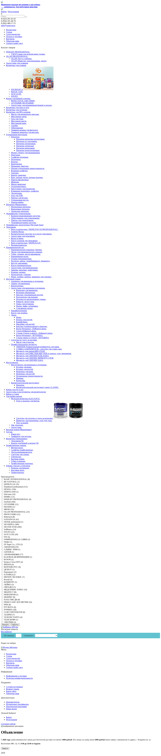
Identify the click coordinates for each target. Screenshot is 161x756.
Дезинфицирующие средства (23, 223)
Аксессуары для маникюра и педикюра (28, 288)
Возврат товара (12, 689)
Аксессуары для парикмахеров (24, 268)
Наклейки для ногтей (25, 324)
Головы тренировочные (21, 259)
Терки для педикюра (25, 304)
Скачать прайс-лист (14, 43)
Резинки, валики (18, 272)
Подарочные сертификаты (17, 704)
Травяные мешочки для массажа (25, 132)
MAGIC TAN (17, 92)
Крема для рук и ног (15, 390)
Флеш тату (16, 434)
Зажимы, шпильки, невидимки (24, 270)
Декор (14, 315)
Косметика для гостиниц (16, 110)
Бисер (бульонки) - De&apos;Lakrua (31, 329)
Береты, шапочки (18, 175)
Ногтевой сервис (13, 279)
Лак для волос (17, 425)
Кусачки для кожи (24, 367)
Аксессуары (16, 427)
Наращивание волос (20, 256)
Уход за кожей (22, 423)
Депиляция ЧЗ (17, 441)
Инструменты (12, 362)
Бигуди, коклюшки (19, 263)
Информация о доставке (16, 676)
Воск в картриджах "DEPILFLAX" (26, 243)
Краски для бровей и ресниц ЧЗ (25, 443)
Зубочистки (16, 457)
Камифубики (22, 322)
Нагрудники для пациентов (23, 189)
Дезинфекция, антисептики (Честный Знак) (25, 225)
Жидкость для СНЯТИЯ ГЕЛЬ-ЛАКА (32, 356)
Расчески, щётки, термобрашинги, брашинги (30, 261)
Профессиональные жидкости (24, 344)
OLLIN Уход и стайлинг (21, 59)
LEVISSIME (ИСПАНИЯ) (22, 103)
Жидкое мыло (17, 448)
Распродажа (11, 30)
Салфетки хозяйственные (22, 450)
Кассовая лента (18, 470)
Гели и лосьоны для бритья (28, 401)
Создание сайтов (8, 724)
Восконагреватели (19, 245)
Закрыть (5, 748)
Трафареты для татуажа (21, 436)
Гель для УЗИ (17, 195)
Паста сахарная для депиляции (24, 241)
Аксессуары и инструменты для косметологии (26, 392)
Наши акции (11, 709)
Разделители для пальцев (27, 297)
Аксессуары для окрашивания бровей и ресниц (31, 105)
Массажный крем (19, 123)
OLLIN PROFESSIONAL (17, 56)
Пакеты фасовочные (20, 180)
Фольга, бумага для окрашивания (25, 153)
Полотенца (16, 159)
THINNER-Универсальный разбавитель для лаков (37, 347)
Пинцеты (20, 385)
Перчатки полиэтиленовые (28, 150)
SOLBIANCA (17, 89)
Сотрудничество (13, 34)
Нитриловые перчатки (21, 207)
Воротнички (16, 164)
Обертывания (17, 128)
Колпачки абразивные (25, 292)
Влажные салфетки (19, 171)
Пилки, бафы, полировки (27, 306)
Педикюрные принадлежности (29, 376)
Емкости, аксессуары (25, 302)
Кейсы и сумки (12, 394)
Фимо (19, 317)
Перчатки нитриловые (26, 144)
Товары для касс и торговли (18, 466)
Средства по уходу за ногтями (24, 340)
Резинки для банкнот (20, 468)
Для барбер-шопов (14, 396)
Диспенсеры (16, 193)
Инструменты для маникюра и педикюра (29, 365)
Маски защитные (18, 184)
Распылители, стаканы (21, 274)
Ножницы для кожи (25, 371)
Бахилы (14, 162)
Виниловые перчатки (20, 209)
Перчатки (15, 137)
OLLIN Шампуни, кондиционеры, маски (29, 61)
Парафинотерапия (19, 311)
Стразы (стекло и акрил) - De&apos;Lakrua (34, 333)
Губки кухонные (18, 461)
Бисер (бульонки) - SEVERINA (29, 335)
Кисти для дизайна (19, 313)
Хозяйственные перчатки (22, 463)
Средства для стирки (20, 454)
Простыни (16, 155)
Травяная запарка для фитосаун (24, 130)
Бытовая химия (18, 459)
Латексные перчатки (20, 211)
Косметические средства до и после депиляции (31, 234)
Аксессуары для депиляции (23, 236)
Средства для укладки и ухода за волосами (34, 418)
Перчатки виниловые (25, 148)
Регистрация (13, 12)
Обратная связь (12, 41)
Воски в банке (17, 238)
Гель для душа (17, 119)
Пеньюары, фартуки (20, 166)
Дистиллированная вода (21, 452)
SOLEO (14, 96)
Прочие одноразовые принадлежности (28, 168)
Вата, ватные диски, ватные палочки (27, 177)
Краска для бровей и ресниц (18, 98)
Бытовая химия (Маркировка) (19, 430)
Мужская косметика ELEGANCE (25, 399)
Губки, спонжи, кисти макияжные (26, 254)
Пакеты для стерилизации (22, 220)
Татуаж (9, 432)
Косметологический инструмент (25, 383)
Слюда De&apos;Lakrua (26, 331)
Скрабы (14, 125)
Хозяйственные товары (16, 445)
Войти (4, 12)
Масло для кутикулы (25, 342)
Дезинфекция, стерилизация (18, 214)
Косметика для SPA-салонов (18, 112)
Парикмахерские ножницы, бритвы (26, 250)
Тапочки (15, 173)
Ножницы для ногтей (25, 374)
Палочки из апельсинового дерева (31, 299)
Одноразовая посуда (20, 200)
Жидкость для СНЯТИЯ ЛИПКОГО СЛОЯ (35, 358)
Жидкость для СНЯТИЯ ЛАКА (30, 360)
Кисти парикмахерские (21, 265)
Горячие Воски (17, 232)
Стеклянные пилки (24, 308)
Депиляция (11, 227)
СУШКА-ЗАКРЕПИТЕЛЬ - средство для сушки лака (39, 349)
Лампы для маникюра (20, 283)
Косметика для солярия (16, 65)
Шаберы (20, 378)
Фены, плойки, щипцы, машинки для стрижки (31, 277)
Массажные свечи (19, 116)
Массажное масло (19, 121)
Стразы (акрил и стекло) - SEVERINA (32, 338)
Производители (12, 702)
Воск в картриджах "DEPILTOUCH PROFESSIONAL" (35, 229)
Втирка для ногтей (24, 320)
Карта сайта (11, 691)
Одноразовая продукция (16, 135)
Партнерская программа (16, 706)
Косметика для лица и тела (17, 107)
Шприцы (15, 182)
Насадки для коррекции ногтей (29, 295)
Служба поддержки (14, 687)
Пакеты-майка (17, 202)
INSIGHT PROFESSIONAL (18, 52)
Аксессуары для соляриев (17, 63)
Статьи (9, 32)
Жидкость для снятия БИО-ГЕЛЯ (30, 351)
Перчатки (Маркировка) (16, 204)
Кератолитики (17, 286)
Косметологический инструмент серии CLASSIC (37, 387)
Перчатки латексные (25, 146)
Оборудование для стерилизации (25, 218)
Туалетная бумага (19, 186)
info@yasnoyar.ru (8, 25)
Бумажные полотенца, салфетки (25, 191)
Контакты (10, 39)
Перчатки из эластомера (26, 141)
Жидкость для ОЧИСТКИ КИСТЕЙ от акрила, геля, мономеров (44, 353)
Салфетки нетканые (20, 157)
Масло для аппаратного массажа (25, 114)
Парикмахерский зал (15, 247)
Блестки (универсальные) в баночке (31, 326)
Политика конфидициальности (19, 678)
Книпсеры (21, 381)
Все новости (6, 632)
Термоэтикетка (17, 472)
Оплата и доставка (14, 36)
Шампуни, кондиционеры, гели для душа (34, 420)
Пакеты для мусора (19, 198)
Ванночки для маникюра (27, 290)
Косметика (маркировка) (17, 439)
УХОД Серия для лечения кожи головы (28, 54)
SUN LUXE (16, 94)
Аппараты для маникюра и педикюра (27, 281)
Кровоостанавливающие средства (26, 216)
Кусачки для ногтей (24, 369)
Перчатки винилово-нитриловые (30, 139)
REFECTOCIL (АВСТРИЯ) (23, 101)
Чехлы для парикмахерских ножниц (27, 252)
